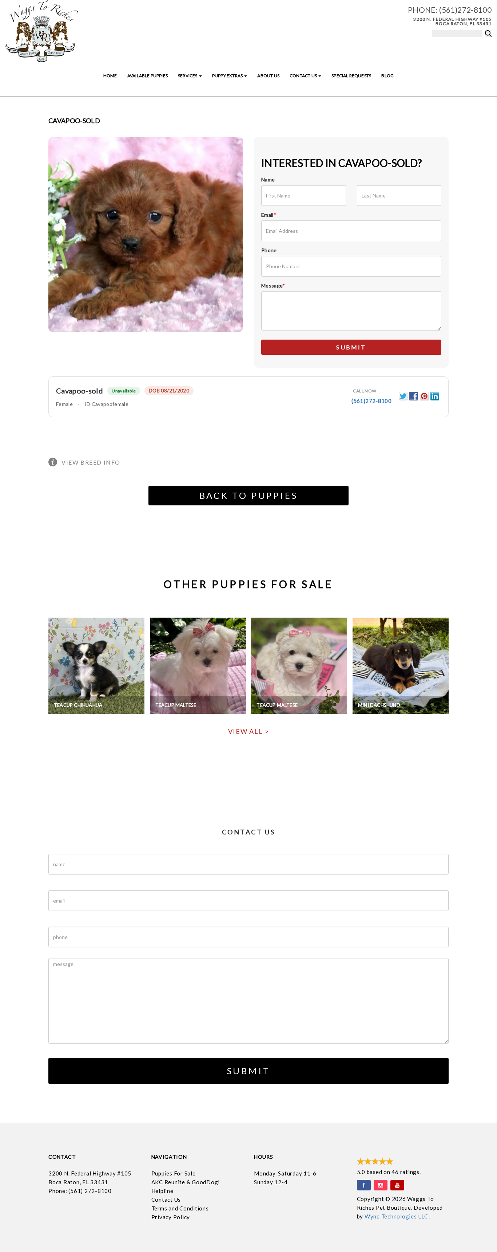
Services (188, 75)
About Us (268, 75)
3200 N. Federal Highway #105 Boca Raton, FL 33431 (452, 21)
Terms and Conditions (180, 1208)
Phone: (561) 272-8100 (80, 1191)
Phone (269, 250)
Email (268, 215)
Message (273, 285)
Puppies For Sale (173, 1173)
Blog (387, 75)
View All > (248, 731)
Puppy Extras (227, 75)
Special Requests (351, 75)
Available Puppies (147, 75)
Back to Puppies (248, 495)
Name (268, 179)
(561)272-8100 (465, 9)
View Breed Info (90, 462)
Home (110, 75)
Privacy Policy (170, 1217)
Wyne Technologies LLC (397, 1216)
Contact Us (304, 75)
